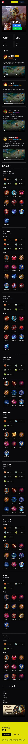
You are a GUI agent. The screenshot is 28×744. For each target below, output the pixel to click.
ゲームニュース (17, 734)
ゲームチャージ (6, 734)
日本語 (22, 2)
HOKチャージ (14, 2)
